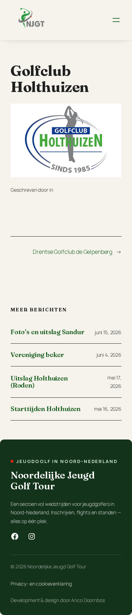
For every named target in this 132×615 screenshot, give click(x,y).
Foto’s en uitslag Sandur (47, 332)
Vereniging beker (37, 354)
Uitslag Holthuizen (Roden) (39, 382)
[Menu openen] (116, 20)
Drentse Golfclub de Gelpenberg (72, 252)
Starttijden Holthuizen (46, 408)
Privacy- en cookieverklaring (41, 583)
